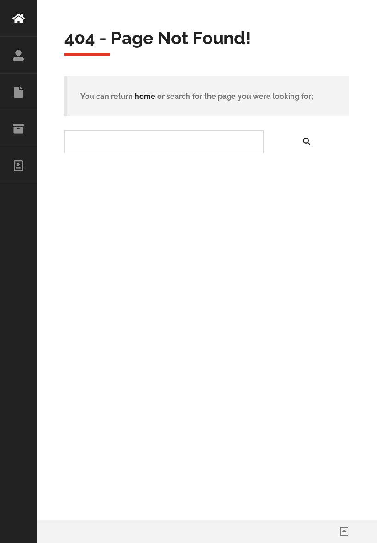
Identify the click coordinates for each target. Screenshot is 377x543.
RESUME (18, 92)
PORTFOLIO (18, 128)
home (145, 96)
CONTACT (18, 165)
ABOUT (18, 55)
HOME (18, 18)
